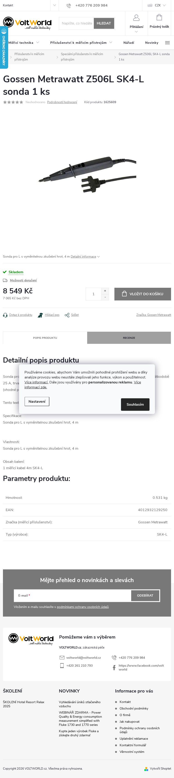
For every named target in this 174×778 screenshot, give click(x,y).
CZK (158, 5)
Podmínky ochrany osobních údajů (140, 730)
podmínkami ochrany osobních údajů (83, 607)
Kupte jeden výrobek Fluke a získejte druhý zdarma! (79, 733)
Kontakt (8, 5)
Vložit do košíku (146, 294)
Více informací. (36, 382)
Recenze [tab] (129, 338)
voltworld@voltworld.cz (83, 658)
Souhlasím (135, 404)
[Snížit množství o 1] (105, 297)
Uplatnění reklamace (134, 739)
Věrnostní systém (132, 752)
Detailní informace (83, 256)
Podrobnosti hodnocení (62, 102)
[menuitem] (24, 43)
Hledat (104, 23)
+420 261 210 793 (79, 665)
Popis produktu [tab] (45, 338)
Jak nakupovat (130, 721)
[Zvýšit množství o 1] (105, 291)
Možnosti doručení (23, 280)
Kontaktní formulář (133, 745)
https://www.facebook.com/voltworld (141, 667)
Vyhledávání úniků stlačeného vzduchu (80, 704)
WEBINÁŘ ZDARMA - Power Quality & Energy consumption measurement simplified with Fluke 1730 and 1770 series (80, 718)
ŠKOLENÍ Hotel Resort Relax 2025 (23, 704)
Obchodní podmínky (134, 708)
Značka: (153, 315)
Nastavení (37, 401)
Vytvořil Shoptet (160, 769)
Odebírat (145, 595)
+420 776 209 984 (132, 658)
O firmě (125, 715)
